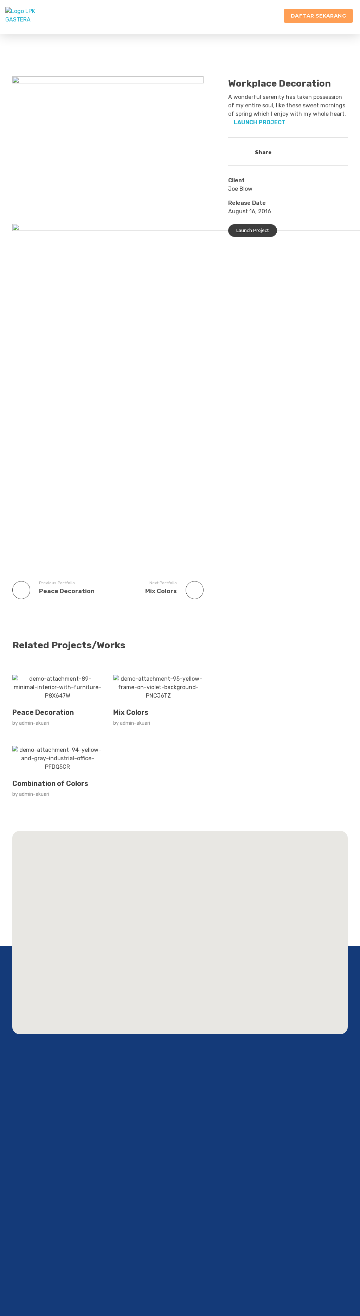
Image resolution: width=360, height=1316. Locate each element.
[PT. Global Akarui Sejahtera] (33, 17)
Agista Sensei (40, 1243)
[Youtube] (44, 1264)
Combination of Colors (50, 783)
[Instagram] (18, 1264)
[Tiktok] (31, 1264)
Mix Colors (130, 712)
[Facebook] (5, 1264)
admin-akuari (34, 723)
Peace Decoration (43, 712)
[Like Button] (233, 151)
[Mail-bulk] (57, 1264)
